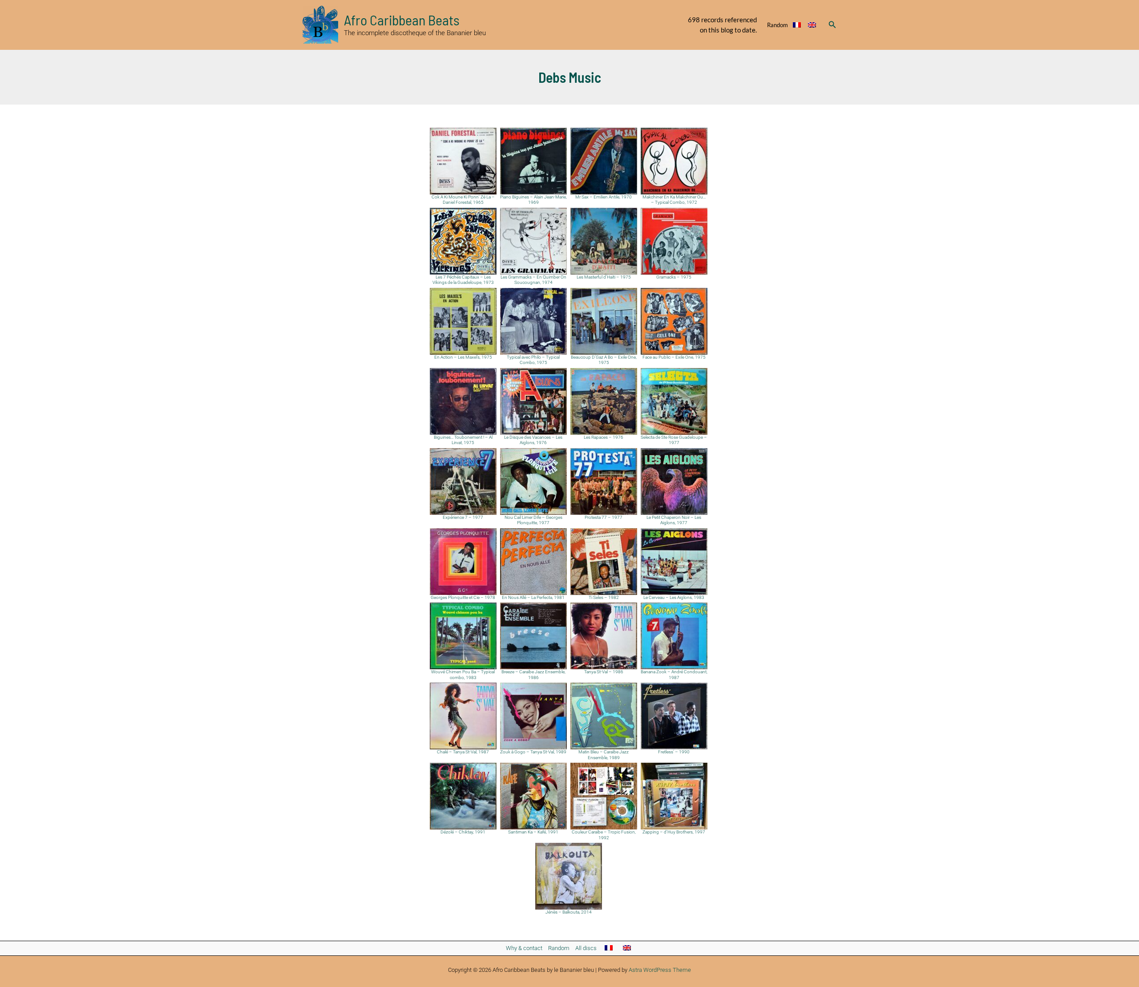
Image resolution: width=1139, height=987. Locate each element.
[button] (832, 24)
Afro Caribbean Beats (402, 19)
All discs (586, 948)
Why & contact (524, 948)
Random (777, 24)
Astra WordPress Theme (660, 970)
